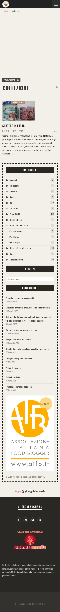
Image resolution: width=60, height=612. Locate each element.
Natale (16, 236)
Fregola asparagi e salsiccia (19, 386)
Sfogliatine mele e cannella (18, 339)
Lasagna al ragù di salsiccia (19, 358)
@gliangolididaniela (33, 491)
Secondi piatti (16, 259)
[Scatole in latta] (18, 111)
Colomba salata (13, 377)
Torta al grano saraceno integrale (21, 330)
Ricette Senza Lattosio (20, 248)
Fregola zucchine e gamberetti (20, 298)
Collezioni (18, 102)
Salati (12, 253)
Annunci (13, 180)
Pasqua (16, 242)
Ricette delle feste (19, 225)
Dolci (12, 202)
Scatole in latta (13, 125)
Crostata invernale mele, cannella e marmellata (28, 307)
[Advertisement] (30, 44)
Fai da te (14, 208)
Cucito (13, 197)
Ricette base (16, 219)
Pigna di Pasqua (13, 367)
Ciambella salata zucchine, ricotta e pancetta (27, 348)
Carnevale (17, 231)
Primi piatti (15, 214)
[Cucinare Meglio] (30, 539)
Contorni (14, 191)
